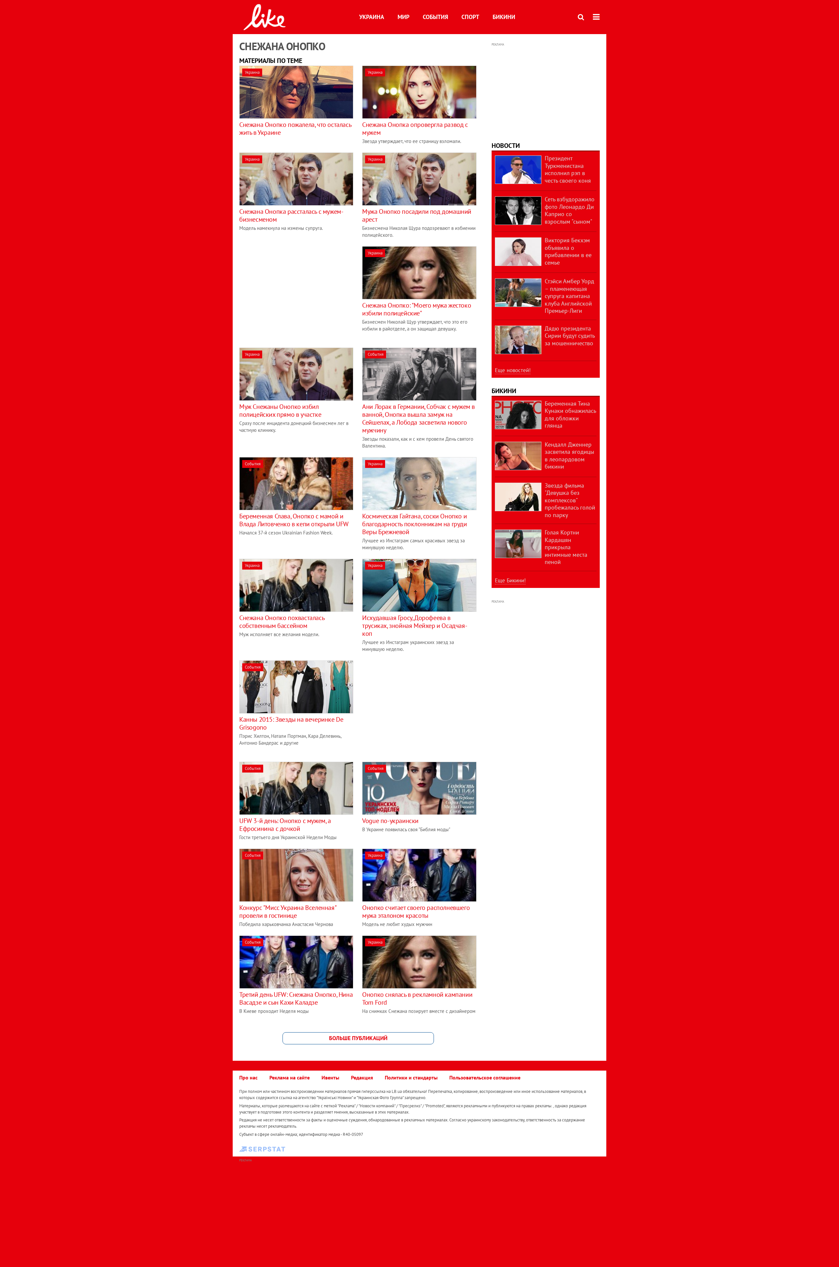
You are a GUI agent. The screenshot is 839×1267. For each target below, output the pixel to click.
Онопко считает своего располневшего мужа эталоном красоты (416, 911)
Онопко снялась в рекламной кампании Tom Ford (417, 998)
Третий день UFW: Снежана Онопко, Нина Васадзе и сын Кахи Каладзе (296, 998)
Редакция (362, 1077)
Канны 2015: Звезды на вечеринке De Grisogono (291, 723)
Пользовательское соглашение (484, 1077)
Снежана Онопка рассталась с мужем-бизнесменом (291, 215)
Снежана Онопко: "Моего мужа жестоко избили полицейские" (416, 309)
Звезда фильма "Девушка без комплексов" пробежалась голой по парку (570, 500)
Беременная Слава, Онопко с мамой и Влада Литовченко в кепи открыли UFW (294, 520)
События (435, 17)
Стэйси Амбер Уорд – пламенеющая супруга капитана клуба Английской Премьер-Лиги (569, 295)
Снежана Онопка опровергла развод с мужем (415, 128)
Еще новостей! (513, 370)
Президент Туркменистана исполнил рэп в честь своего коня (568, 169)
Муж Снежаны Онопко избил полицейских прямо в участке (280, 410)
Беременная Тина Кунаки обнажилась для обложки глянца (570, 415)
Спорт (470, 17)
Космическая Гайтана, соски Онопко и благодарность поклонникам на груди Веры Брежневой (414, 524)
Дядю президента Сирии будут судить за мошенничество (570, 336)
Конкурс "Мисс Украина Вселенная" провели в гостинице (287, 911)
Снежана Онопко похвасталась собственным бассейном (281, 621)
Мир (403, 17)
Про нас (248, 1077)
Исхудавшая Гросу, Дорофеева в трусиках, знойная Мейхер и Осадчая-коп (414, 625)
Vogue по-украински (390, 820)
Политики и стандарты (411, 1077)
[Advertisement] (294, 292)
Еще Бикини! (510, 580)
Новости (506, 145)
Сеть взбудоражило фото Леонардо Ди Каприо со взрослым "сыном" (570, 210)
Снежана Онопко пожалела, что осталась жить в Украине (295, 128)
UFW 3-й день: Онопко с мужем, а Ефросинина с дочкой (285, 824)
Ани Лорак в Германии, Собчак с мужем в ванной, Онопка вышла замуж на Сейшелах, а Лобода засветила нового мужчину (418, 418)
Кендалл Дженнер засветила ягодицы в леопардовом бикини (569, 456)
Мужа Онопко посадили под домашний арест (416, 215)
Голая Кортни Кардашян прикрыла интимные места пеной (566, 547)
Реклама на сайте (289, 1077)
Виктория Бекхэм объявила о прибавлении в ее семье (568, 251)
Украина (371, 17)
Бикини (504, 17)
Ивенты (330, 1077)
